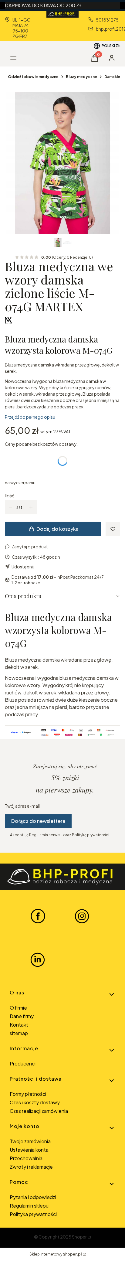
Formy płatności (28, 1094)
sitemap (19, 1033)
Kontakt (19, 1024)
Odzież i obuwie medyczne (33, 76)
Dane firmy (22, 1016)
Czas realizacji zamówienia (39, 1111)
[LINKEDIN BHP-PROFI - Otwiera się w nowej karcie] (37, 960)
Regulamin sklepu (29, 1205)
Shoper (79, 1236)
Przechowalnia (26, 1158)
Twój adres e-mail (22, 806)
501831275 (107, 19)
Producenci (22, 1063)
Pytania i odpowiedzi (33, 1197)
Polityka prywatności (33, 1214)
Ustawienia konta (29, 1150)
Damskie (112, 76)
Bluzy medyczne (81, 76)
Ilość (9, 495)
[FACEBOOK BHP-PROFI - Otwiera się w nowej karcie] (37, 915)
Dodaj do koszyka (57, 529)
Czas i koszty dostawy (35, 1102)
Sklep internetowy (55, 1254)
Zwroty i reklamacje (31, 1167)
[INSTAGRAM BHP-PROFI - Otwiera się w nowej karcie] (82, 915)
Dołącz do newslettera (38, 821)
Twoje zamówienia (30, 1141)
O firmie (18, 1007)
